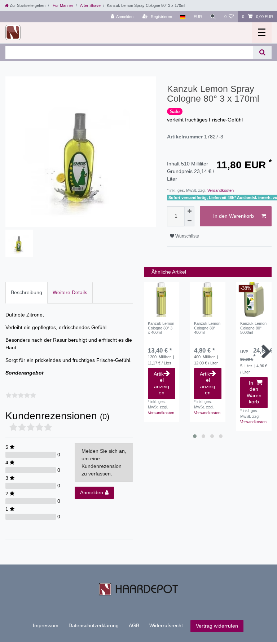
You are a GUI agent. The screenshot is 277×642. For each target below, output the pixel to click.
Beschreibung (26, 292)
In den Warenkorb (233, 216)
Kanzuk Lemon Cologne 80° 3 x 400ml (161, 328)
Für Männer (62, 5)
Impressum (45, 625)
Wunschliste (186, 236)
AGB (134, 625)
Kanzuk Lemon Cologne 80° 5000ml (253, 328)
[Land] (182, 16)
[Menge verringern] (189, 221)
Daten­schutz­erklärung (94, 625)
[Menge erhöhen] (189, 211)
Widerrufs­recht (166, 625)
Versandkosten (220, 190)
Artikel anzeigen (161, 383)
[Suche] (213, 16)
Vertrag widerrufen (217, 626)
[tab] (26, 292)
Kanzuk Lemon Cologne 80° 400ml (207, 328)
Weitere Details (70, 292)
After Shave (90, 5)
